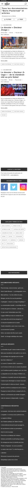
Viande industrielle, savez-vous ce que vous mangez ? (12, 326)
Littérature (6, 34)
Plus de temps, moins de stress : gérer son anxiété (12, 288)
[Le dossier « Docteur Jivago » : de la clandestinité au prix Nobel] (14, 97)
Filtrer (8, 19)
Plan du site (15, 486)
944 (3, 243)
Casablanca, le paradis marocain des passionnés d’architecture (14, 377)
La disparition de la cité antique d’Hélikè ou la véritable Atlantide (13, 374)
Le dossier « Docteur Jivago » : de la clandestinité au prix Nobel (13, 74)
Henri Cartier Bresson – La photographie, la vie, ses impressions (13, 291)
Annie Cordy (19, 233)
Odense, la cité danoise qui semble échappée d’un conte (13, 395)
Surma (4, 236)
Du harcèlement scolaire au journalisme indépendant (11, 429)
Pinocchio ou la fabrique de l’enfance (10, 435)
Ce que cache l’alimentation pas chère (11, 312)
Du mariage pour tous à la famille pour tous (12, 442)
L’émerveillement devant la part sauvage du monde (12, 425)
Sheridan (13, 240)
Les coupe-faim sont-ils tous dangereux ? (12, 319)
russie (4, 115)
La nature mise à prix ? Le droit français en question (12, 449)
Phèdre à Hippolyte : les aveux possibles (11, 446)
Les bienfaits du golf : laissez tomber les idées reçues (13, 350)
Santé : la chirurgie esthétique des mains (11, 336)
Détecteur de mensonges (9, 247)
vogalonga (10, 243)
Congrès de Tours (7, 233)
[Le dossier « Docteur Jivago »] (14, 49)
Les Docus (8, 486)
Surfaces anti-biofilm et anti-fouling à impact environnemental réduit (12, 439)
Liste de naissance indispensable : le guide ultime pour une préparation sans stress (12, 398)
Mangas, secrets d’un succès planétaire (11, 298)
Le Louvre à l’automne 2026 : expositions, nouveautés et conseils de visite (12, 363)
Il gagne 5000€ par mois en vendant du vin (12, 315)
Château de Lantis (19, 229)
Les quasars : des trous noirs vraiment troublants (13, 411)
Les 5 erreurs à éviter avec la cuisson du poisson (14, 367)
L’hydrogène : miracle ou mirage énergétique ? (13, 301)
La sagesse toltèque (6, 418)
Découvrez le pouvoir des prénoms (10, 456)
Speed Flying (16, 225)
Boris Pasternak (6, 64)
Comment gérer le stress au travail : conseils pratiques (12, 384)
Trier (21, 19)
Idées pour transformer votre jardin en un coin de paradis (13, 353)
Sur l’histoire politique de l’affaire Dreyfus (12, 421)
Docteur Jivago (18, 64)
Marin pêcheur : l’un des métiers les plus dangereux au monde (11, 295)
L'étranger (19, 236)
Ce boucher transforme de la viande (10, 322)
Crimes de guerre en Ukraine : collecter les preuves (12, 309)
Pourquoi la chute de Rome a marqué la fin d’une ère (14, 391)
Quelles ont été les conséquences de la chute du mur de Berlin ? (14, 388)
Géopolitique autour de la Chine (9, 459)
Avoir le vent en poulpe (7, 432)
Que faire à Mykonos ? (7, 360)
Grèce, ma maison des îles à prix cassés (11, 333)
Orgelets (4, 240)
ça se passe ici (14, 175)
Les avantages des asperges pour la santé (12, 356)
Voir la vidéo (4, 60)
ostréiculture (6, 229)
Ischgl (10, 236)
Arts (2, 34)
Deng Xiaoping (6, 225)
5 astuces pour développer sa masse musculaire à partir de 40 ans (13, 381)
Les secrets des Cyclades (7, 329)
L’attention (3, 452)
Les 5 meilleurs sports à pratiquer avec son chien (14, 370)
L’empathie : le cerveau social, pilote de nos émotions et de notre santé (12, 415)
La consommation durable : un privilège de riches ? (14, 305)
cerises (21, 240)
